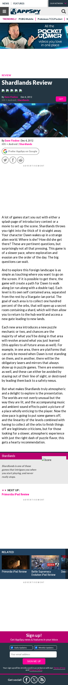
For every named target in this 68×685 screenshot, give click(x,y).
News (5, 3)
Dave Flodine (11, 97)
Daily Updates (20, 647)
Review (6, 75)
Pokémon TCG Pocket (50, 19)
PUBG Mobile (26, 19)
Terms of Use (59, 668)
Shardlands (23, 100)
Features (18, 3)
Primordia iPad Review (15, 494)
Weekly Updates (46, 647)
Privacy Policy (35, 670)
